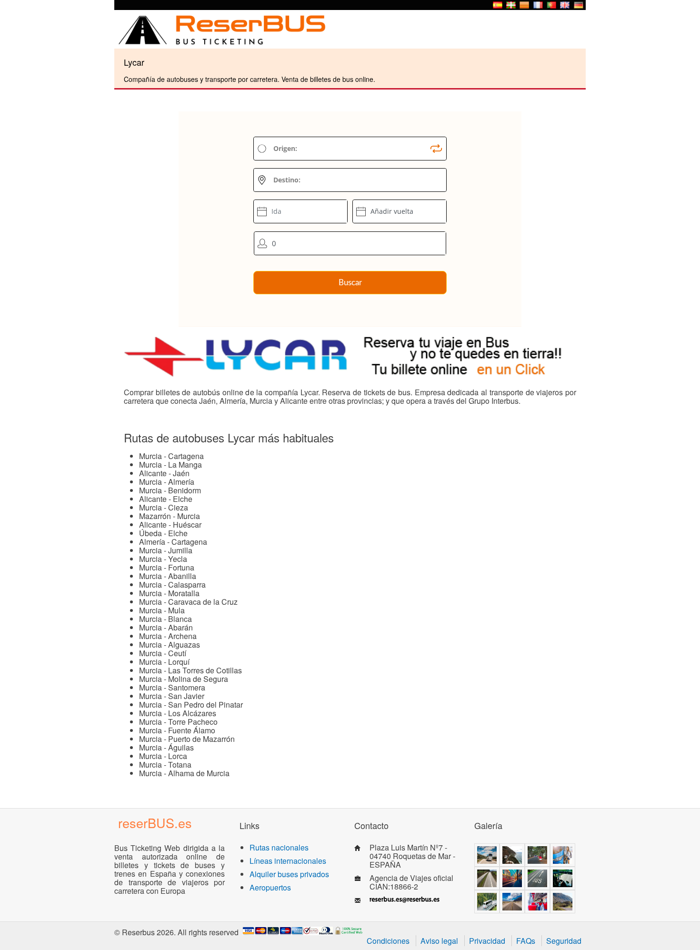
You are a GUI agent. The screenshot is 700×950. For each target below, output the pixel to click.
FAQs (525, 940)
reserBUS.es (155, 822)
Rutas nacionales (279, 847)
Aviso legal (439, 940)
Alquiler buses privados (289, 874)
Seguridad (563, 940)
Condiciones (388, 940)
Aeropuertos (270, 887)
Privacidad (487, 940)
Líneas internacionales (288, 860)
